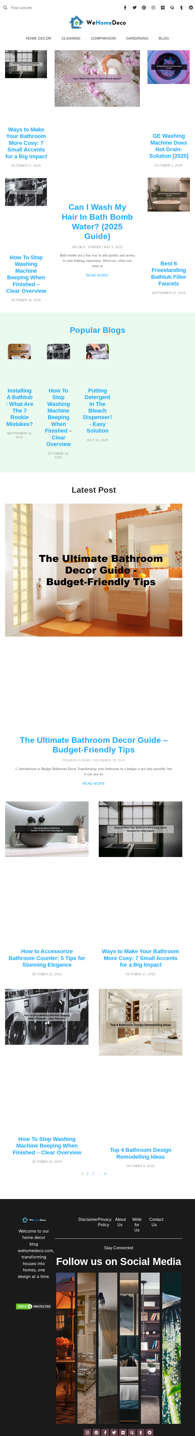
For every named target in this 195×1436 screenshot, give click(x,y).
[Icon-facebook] (125, 8)
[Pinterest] (144, 8)
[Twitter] (135, 8)
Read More (97, 275)
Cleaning (71, 38)
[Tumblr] (181, 8)
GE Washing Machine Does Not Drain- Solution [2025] (168, 146)
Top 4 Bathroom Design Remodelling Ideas (140, 1153)
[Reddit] (191, 8)
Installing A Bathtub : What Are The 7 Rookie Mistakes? (19, 407)
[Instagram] (153, 8)
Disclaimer (88, 1219)
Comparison (103, 38)
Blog (164, 38)
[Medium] (163, 8)
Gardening (137, 38)
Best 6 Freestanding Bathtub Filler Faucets (168, 273)
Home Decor (39, 38)
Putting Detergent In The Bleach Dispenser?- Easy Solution (98, 410)
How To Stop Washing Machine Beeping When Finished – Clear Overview (26, 274)
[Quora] (172, 8)
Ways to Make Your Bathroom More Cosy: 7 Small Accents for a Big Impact (26, 143)
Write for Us (137, 1224)
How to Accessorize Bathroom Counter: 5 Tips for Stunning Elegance (47, 958)
